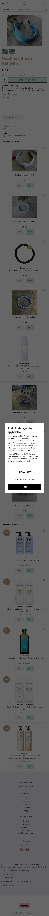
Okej (24, 487)
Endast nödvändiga (24, 479)
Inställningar (24, 472)
